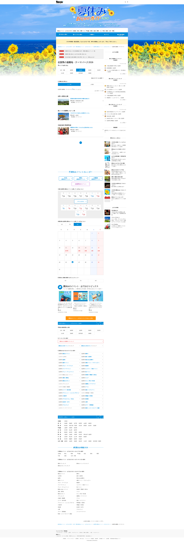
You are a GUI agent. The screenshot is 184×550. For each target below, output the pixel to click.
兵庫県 (75, 434)
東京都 (65, 425)
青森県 (70, 423)
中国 (103, 31)
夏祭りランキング (62, 463)
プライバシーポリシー (70, 538)
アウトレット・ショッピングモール (66, 502)
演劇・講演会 (61, 491)
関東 (81, 31)
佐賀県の (64, 353)
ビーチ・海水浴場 (62, 500)
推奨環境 (77, 538)
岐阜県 (70, 432)
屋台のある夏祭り (81, 478)
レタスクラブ (59, 535)
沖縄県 (89, 73)
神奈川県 (71, 425)
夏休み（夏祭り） (86, 532)
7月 (80, 280)
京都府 (70, 434)
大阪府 (65, 434)
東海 (91, 31)
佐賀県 (80, 330)
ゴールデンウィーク (75, 532)
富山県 (70, 430)
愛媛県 (70, 439)
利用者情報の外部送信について (115, 538)
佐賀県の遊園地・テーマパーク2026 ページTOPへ (93, 521)
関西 (98, 31)
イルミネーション (96, 532)
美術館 (59, 507)
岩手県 (75, 423)
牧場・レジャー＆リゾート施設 (65, 513)
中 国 (59, 436)
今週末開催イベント (121, 35)
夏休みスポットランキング (64, 465)
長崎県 (89, 70)
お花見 (69, 532)
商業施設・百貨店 (81, 502)
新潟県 (75, 427)
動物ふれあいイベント (63, 489)
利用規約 (64, 538)
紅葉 (91, 532)
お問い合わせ (82, 538)
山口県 (75, 436)
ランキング (66, 345)
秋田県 (80, 423)
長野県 (70, 427)
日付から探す (63, 34)
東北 (78, 31)
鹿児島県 (81, 73)
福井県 (75, 430)
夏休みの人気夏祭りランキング (67, 341)
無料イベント (61, 480)
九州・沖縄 (111, 31)
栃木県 (89, 425)
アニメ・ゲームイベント (63, 487)
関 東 (59, 425)
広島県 (65, 436)
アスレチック (80, 509)
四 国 (59, 439)
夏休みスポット (61, 493)
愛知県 (65, 432)
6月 (65, 280)
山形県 (85, 423)
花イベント (79, 487)
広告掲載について (102, 538)
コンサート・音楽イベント (83, 484)
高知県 (80, 439)
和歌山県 (86, 434)
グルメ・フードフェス (63, 482)
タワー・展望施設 (62, 511)
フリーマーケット (62, 484)
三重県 (75, 432)
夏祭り (92, 34)
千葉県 (75, 425)
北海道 (74, 31)
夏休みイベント (61, 473)
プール (107, 34)
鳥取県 (80, 436)
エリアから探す (78, 34)
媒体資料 (96, 538)
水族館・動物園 (61, 498)
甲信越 (87, 31)
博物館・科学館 (80, 505)
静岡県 (80, 432)
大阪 (100, 31)
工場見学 (60, 505)
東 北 (59, 423)
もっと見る (122, 73)
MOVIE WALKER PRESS (81, 535)
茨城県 (94, 425)
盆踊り (59, 478)
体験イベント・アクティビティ (84, 480)
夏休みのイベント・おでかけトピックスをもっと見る (81, 318)
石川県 (65, 430)
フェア (78, 491)
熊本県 (98, 70)
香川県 (65, 439)
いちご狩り (65, 532)
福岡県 (71, 70)
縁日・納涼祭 (80, 476)
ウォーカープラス (59, 532)
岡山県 (70, 436)
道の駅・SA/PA (80, 507)
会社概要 (107, 538)
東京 (84, 31)
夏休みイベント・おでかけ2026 (64, 31)
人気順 (92, 84)
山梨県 (65, 427)
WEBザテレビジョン (72, 535)
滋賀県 (89, 434)
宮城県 (65, 423)
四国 (107, 31)
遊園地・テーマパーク (82, 496)
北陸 (95, 31)
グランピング (61, 496)
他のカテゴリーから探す (96, 78)
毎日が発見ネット (89, 535)
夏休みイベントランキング (83, 463)
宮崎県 (71, 73)
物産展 (78, 482)
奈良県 (80, 434)
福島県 (89, 423)
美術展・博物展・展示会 (82, 489)
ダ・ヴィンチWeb (65, 535)
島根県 (85, 436)
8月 (96, 280)
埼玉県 (80, 425)
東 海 (59, 432)
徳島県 (75, 439)
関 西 (59, 434)
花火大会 (81, 532)
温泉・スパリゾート (81, 500)
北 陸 (59, 430)
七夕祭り (60, 476)
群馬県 (85, 425)
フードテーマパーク (81, 511)
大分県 (62, 73)
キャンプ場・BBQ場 (81, 493)
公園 (59, 509)
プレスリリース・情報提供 (89, 538)
